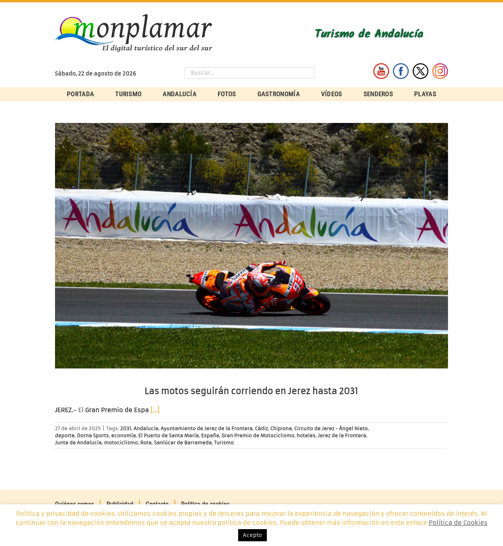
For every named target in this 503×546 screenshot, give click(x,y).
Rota (146, 442)
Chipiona (281, 428)
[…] (155, 410)
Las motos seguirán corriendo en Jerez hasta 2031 (251, 391)
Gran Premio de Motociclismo (258, 435)
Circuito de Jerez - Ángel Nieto (331, 428)
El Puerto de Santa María (168, 435)
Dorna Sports (93, 435)
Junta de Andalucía (78, 442)
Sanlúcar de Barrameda (183, 442)
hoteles (306, 435)
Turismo (224, 442)
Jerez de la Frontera (342, 435)
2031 (125, 428)
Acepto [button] (252, 535)
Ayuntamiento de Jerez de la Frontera (207, 428)
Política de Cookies (458, 522)
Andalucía (146, 428)
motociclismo (121, 442)
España (210, 435)
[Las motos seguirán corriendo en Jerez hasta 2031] (251, 245)
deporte (65, 435)
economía (123, 435)
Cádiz (261, 428)
